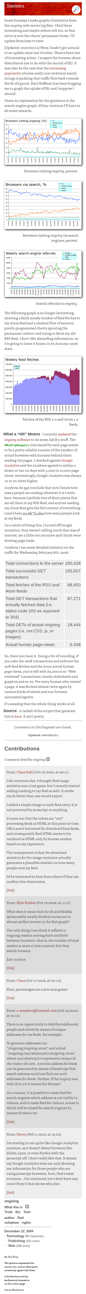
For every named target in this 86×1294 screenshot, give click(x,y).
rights (26, 1222)
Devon (22, 1134)
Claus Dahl (25, 772)
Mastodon (17, 1290)
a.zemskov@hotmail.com (37, 1010)
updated (64, 434)
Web (11, 1246)
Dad (20, 1218)
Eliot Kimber (26, 902)
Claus (21, 980)
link (10, 890)
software (17, 439)
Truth (8, 1212)
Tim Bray (13, 1257)
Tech (27, 1212)
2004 (29, 1231)
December (12, 1231)
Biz (18, 1212)
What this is (13, 1207)
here (18, 716)
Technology (15, 1236)
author (9, 1218)
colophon (11, 1222)
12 (22, 1231)
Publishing (16, 1241)
